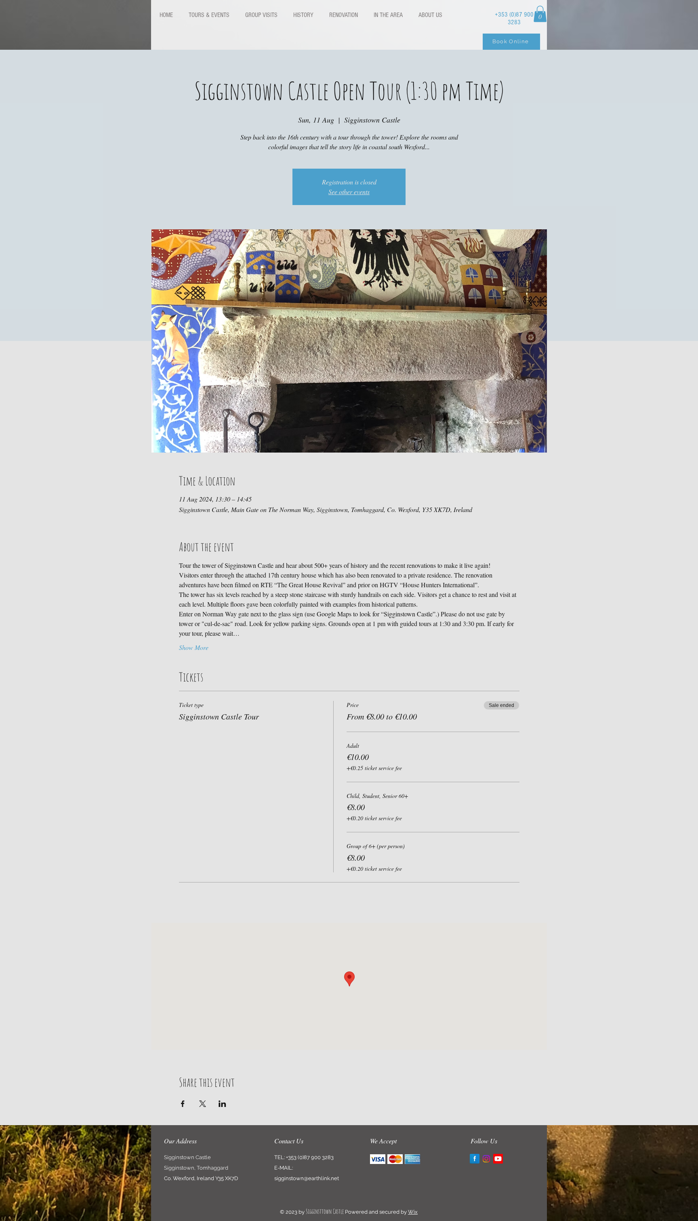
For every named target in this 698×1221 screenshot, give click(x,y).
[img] (377, 1159)
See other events (349, 191)
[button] (540, 14)
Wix (413, 1212)
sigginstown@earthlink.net (306, 1178)
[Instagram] (486, 1159)
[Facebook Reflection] (474, 1159)
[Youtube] (498, 1159)
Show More (193, 647)
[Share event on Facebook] (183, 1103)
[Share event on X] (202, 1103)
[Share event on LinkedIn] (222, 1103)
